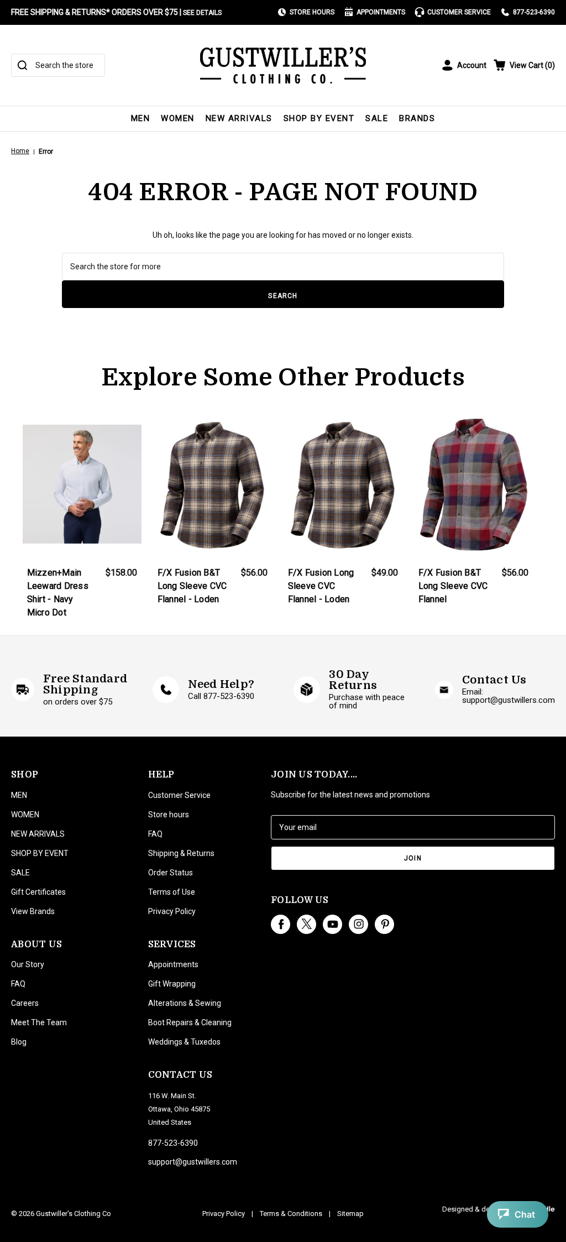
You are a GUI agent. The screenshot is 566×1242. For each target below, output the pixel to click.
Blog (19, 1041)
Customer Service (459, 12)
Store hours (168, 814)
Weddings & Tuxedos (184, 1041)
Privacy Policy (172, 911)
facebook (280, 924)
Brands (417, 118)
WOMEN (178, 118)
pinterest (384, 924)
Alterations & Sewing (184, 1003)
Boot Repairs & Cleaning (190, 1022)
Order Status (170, 872)
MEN (140, 118)
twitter (306, 924)
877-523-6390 (534, 12)
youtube (332, 924)
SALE (376, 118)
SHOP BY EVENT (319, 118)
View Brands (33, 911)
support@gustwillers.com (192, 1161)
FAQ (18, 983)
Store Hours (312, 12)
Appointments (381, 12)
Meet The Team (39, 1022)
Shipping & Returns (181, 853)
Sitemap (350, 1213)
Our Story (27, 964)
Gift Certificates (38, 892)
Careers (25, 1003)
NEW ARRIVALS (239, 118)
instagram (358, 924)
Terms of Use (171, 892)
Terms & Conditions (291, 1213)
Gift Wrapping (172, 983)
